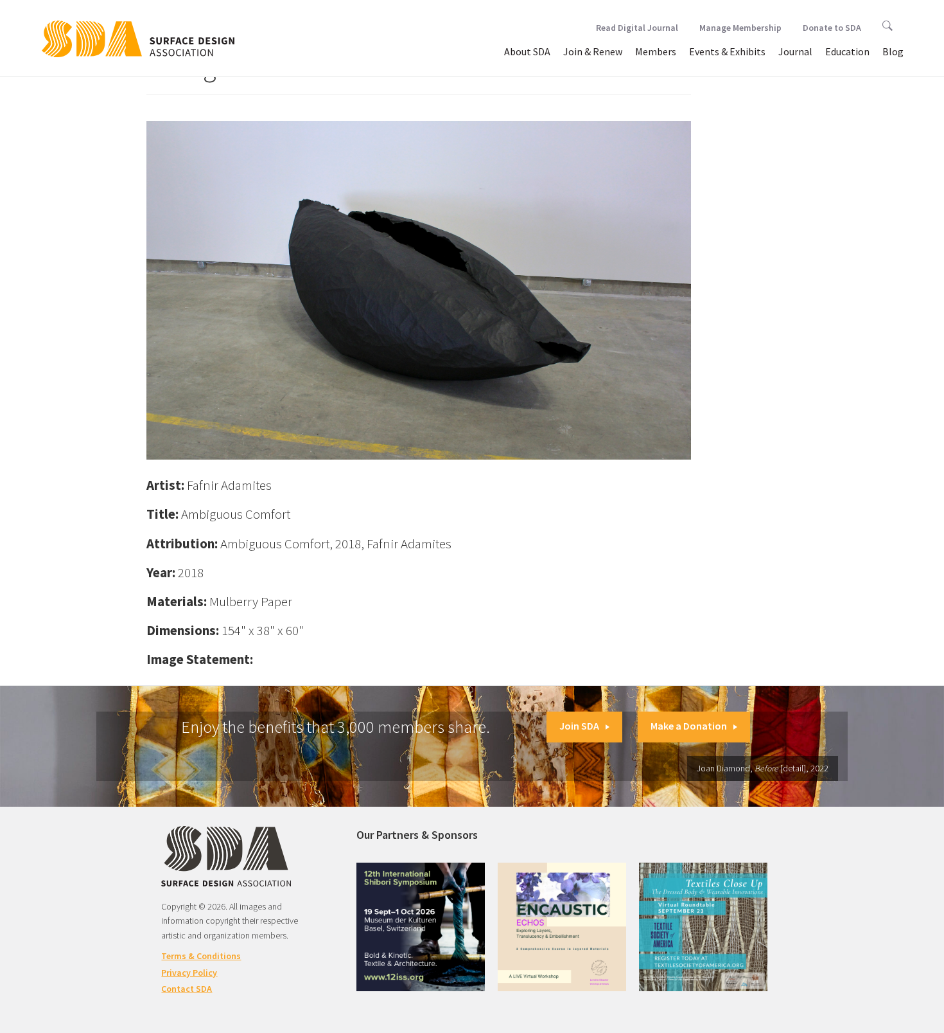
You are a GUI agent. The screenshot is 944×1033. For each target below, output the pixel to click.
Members (655, 51)
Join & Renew (592, 51)
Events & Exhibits (727, 51)
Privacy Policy (189, 972)
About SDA (527, 51)
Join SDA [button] (579, 725)
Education (847, 51)
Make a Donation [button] (689, 725)
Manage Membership (740, 27)
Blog (893, 51)
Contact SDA (186, 988)
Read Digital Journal (637, 27)
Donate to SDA (832, 27)
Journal (795, 51)
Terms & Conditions (201, 956)
